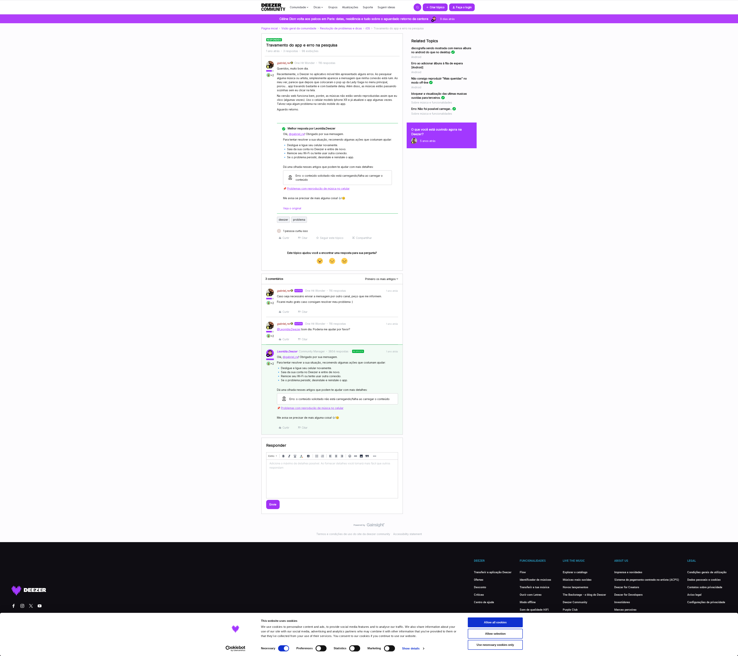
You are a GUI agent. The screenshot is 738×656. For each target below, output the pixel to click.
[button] (435, 7)
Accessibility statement (407, 534)
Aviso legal (694, 594)
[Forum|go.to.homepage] (273, 7)
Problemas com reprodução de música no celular (318, 188)
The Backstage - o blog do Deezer (584, 594)
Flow (523, 572)
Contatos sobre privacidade (704, 587)
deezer (283, 219)
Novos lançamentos (575, 587)
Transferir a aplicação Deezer (492, 572)
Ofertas (478, 579)
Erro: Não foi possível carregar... (431, 108)
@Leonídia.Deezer (289, 329)
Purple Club (570, 609)
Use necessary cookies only (495, 644)
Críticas (479, 594)
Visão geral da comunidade (298, 28)
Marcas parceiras (625, 609)
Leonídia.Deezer (287, 351)
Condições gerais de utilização (706, 572)
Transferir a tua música (534, 587)
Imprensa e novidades (628, 572)
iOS (368, 28)
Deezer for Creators (626, 587)
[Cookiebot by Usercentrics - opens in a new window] (235, 648)
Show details (411, 648)
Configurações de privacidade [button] (706, 602)
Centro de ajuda (484, 602)
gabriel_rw (283, 63)
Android (416, 57)
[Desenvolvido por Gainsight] (369, 526)
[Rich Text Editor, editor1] (332, 479)
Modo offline (528, 602)
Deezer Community (575, 602)
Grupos (332, 7)
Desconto (480, 587)
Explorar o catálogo (575, 572)
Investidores (622, 602)
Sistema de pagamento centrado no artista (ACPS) (646, 579)
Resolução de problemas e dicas (341, 28)
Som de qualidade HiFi (534, 609)
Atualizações (350, 7)
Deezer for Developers (628, 594)
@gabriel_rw (297, 134)
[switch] (321, 648)
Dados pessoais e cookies (704, 579)
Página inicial (269, 28)
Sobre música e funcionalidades (431, 102)
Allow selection (495, 633)
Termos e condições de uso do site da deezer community (353, 534)
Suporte (368, 7)
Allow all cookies (495, 622)
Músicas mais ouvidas (577, 579)
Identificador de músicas (535, 579)
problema (299, 219)
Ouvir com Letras (531, 594)
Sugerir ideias (386, 7)
